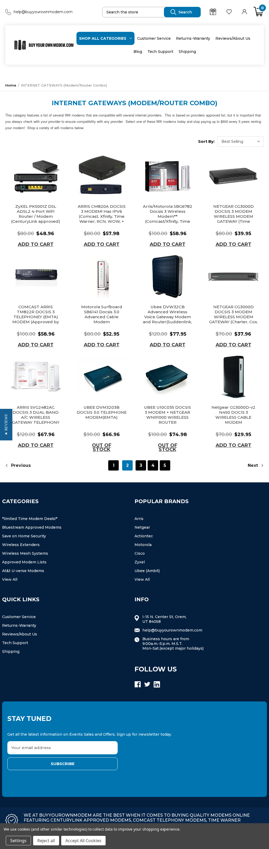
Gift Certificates (214, 12)
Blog (137, 51)
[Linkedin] (157, 684)
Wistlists (229, 12)
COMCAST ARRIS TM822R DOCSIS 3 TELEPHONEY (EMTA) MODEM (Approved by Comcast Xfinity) (35, 316)
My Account (245, 12)
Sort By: (206, 141)
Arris (138, 518)
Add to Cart (36, 244)
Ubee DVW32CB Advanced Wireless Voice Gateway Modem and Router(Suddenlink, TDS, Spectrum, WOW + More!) (167, 319)
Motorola (143, 544)
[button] (6, 424)
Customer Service (154, 38)
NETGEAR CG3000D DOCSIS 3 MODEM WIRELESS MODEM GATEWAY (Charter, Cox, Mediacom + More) (233, 316)
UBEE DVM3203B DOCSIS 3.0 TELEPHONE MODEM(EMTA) (102, 412)
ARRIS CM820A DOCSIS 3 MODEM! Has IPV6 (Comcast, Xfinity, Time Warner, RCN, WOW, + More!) (102, 216)
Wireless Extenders (21, 544)
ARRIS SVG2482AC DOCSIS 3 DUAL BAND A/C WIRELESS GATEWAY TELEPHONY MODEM (35, 417)
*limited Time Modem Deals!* (29, 518)
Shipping (187, 51)
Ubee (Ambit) (147, 570)
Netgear (142, 527)
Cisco (139, 553)
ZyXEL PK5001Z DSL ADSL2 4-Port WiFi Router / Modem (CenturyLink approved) (35, 214)
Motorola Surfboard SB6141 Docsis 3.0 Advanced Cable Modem (101, 314)
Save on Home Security (24, 536)
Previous (20, 465)
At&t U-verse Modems (23, 570)
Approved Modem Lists (24, 562)
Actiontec (143, 536)
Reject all (46, 840)
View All (9, 579)
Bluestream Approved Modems (31, 527)
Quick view (36, 176)
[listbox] (240, 141)
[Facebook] (137, 684)
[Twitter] (147, 684)
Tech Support (160, 51)
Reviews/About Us (232, 38)
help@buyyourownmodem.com (43, 11)
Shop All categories (102, 38)
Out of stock (101, 447)
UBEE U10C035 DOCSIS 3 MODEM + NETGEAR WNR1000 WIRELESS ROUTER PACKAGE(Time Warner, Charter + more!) (167, 420)
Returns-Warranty (193, 38)
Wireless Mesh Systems (25, 553)
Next (253, 465)
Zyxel (139, 562)
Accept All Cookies (83, 840)
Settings (18, 840)
